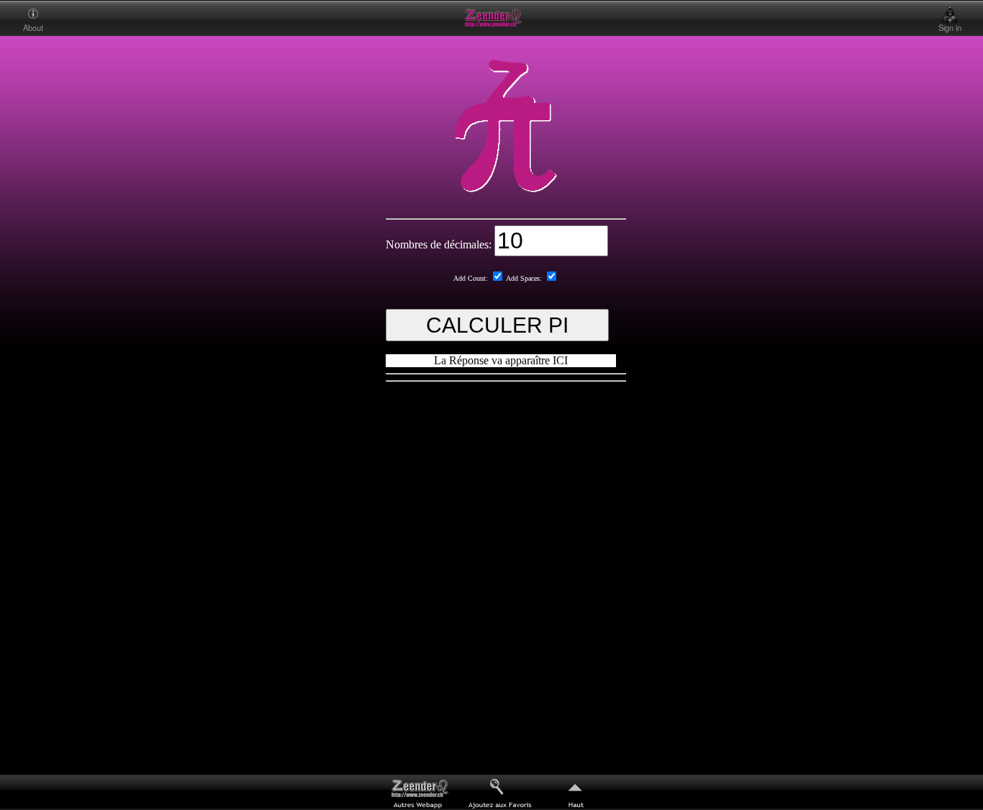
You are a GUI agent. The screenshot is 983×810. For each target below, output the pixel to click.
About (33, 27)
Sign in (949, 27)
